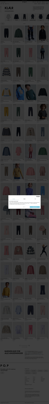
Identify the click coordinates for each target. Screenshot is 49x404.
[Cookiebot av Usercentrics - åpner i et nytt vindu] (37, 196)
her (29, 203)
